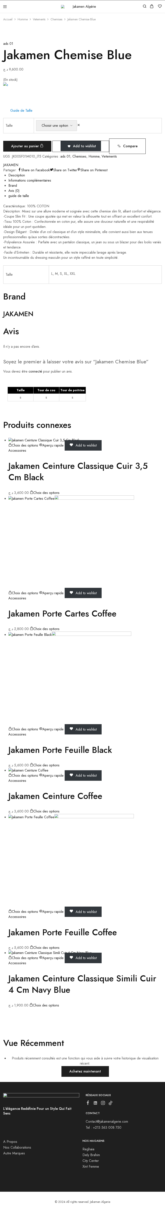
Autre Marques (14, 1153)
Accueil (7, 19)
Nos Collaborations (17, 1147)
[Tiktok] (110, 1104)
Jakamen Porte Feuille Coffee (62, 932)
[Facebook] (88, 1103)
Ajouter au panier (25, 146)
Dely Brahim (91, 1154)
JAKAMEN (10, 164)
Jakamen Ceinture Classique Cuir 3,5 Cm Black (78, 471)
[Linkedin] (95, 1104)
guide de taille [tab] (18, 195)
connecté (35, 371)
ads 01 (8, 43)
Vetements (39, 19)
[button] (127, 146)
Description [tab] (16, 175)
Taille (9, 125)
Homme (23, 19)
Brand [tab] (12, 185)
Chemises (56, 19)
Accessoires (17, 450)
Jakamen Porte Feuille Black (60, 750)
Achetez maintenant (85, 1071)
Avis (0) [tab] (14, 190)
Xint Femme (90, 1166)
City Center (90, 1160)
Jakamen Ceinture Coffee (55, 796)
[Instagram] (103, 1104)
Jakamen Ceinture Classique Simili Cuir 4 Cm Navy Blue (82, 984)
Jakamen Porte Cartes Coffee (62, 613)
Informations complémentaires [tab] (29, 180)
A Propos (10, 1141)
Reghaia (88, 1149)
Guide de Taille (21, 110)
